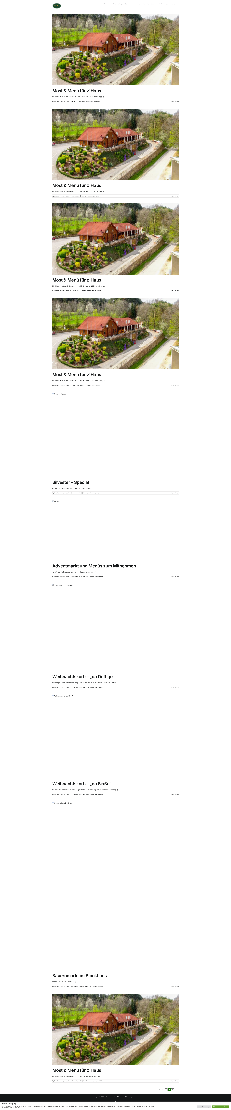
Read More (174, 101)
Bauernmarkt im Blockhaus (79, 975)
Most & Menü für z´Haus (76, 90)
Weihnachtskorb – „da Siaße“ (81, 783)
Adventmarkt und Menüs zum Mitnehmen (94, 566)
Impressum (133, 1097)
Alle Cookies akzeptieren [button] (220, 1107)
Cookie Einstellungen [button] (204, 1107)
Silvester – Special (70, 482)
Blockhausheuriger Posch (61, 101)
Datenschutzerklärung (123, 1097)
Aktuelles (82, 101)
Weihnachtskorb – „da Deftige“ (83, 676)
